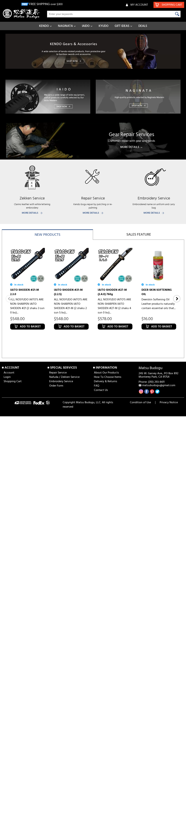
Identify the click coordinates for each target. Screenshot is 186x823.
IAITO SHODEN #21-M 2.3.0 (24, 292)
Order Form (56, 385)
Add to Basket (30, 326)
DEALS (142, 26)
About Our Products (106, 372)
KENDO (44, 26)
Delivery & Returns (105, 381)
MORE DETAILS (30, 213)
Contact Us (101, 390)
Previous (9, 298)
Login (7, 377)
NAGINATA (65, 26)
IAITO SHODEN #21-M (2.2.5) (68, 292)
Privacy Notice (169, 402)
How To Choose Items (107, 377)
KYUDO (103, 26)
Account (9, 372)
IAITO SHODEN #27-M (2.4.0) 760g (112, 292)
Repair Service (58, 372)
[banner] (93, 51)
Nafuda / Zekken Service (64, 377)
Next (176, 298)
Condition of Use (140, 402)
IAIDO (86, 26)
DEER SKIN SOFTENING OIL (156, 292)
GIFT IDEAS (122, 26)
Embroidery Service (61, 381)
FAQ (96, 385)
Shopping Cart (13, 381)
